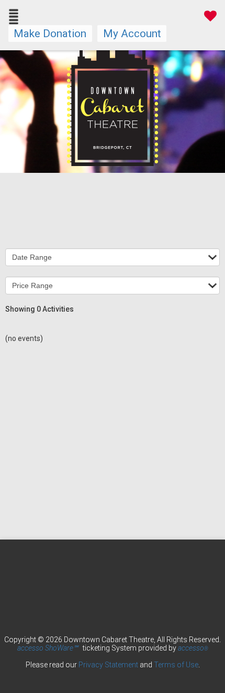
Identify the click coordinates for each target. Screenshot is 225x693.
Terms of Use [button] (176, 665)
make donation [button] (50, 33)
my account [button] (132, 33)
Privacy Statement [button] (108, 665)
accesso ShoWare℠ (47, 648)
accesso (193, 648)
